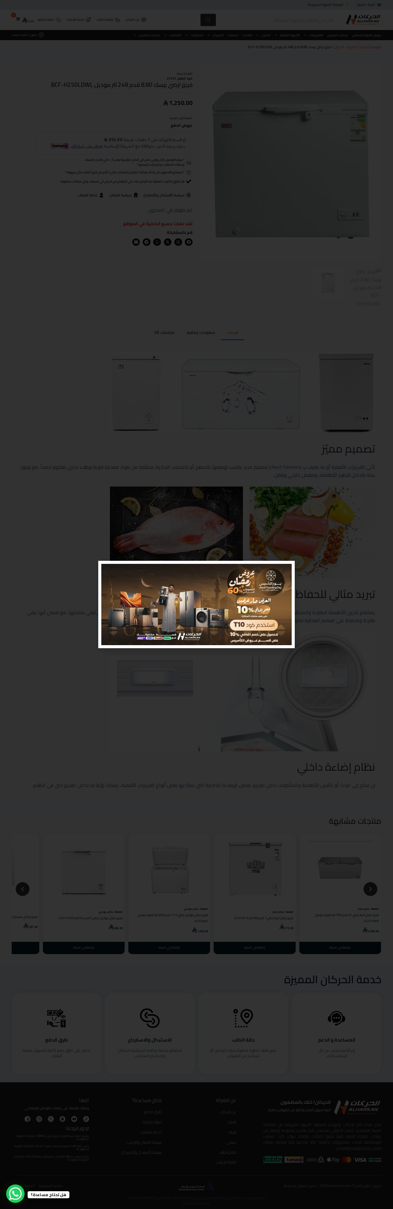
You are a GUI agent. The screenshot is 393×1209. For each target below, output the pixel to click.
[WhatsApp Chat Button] (15, 1193)
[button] (106, 569)
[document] (196, 604)
